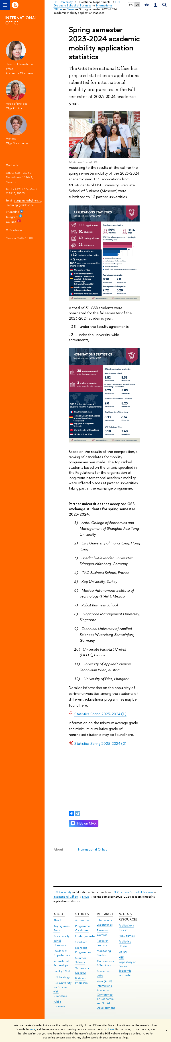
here (32, 1029)
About (59, 914)
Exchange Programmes (83, 950)
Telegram (12, 217)
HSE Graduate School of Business (132, 892)
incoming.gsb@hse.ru (20, 205)
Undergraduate (85, 936)
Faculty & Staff (62, 971)
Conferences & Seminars (105, 963)
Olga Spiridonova (17, 143)
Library (123, 952)
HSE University (62, 892)
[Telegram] (77, 813)
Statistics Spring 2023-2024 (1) (100, 713)
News (85, 897)
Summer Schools (80, 960)
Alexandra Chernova (19, 73)
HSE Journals (126, 936)
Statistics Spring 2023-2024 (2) (100, 743)
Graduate (81, 942)
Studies (82, 914)
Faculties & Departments (61, 953)
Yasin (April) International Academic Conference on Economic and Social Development (106, 994)
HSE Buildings (61, 977)
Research (105, 914)
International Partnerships (61, 963)
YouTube (11, 222)
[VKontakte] (71, 813)
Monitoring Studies (104, 953)
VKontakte (12, 212)
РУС (131, 4)
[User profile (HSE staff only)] (155, 5)
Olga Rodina (14, 108)
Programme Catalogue (82, 928)
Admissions (82, 920)
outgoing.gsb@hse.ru (27, 200)
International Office (93, 849)
